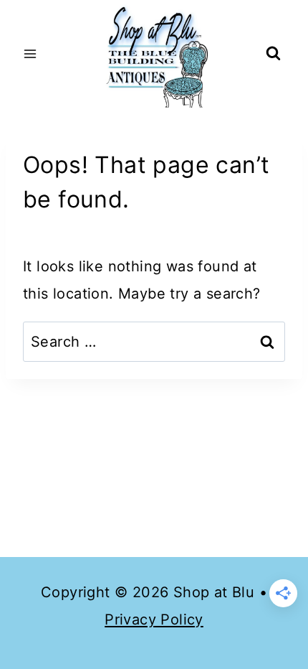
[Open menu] (30, 53)
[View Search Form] (273, 54)
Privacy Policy (154, 619)
